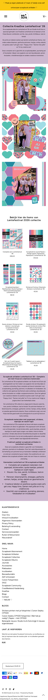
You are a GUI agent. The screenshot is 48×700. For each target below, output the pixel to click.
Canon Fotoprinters (10, 580)
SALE (4, 583)
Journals (5, 563)
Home (4, 548)
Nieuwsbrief (7, 538)
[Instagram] (10, 689)
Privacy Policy (7, 523)
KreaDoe (5, 591)
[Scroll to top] (43, 695)
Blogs (4, 594)
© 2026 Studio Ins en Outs (10, 693)
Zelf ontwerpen (8, 577)
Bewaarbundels (8, 574)
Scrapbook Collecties (11, 557)
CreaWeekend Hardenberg (13, 588)
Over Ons (6, 515)
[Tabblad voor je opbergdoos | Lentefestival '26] (35, 348)
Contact (5, 529)
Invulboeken (7, 571)
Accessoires (7, 566)
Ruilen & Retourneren (11, 535)
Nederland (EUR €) (13, 666)
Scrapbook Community (11, 585)
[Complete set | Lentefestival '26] (12, 239)
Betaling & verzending (11, 526)
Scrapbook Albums (10, 560)
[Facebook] (2, 689)
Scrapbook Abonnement (12, 551)
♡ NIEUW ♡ (7, 600)
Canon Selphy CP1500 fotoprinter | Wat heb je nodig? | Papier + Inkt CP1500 (21, 617)
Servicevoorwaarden (10, 532)
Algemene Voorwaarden (12, 520)
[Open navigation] (5, 16)
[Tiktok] (13, 689)
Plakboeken (7, 568)
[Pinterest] (6, 689)
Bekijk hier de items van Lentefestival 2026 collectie (24, 219)
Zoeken (5, 512)
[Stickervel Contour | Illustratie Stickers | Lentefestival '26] (35, 274)
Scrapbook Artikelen (10, 554)
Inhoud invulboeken (10, 518)
